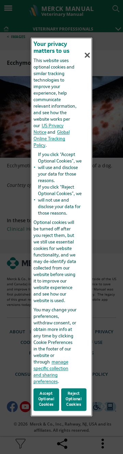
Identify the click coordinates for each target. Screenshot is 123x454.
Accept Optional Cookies (46, 399)
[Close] (87, 55)
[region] (61, 226)
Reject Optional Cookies (74, 399)
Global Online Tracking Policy (51, 139)
